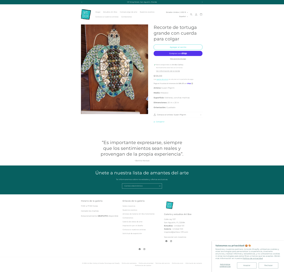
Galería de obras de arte (132, 222)
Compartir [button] (160, 122)
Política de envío (177, 263)
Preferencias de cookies (143, 265)
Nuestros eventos (130, 210)
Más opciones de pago (178, 59)
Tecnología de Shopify (112, 263)
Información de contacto (193, 263)
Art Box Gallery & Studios (95, 263)
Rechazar (268, 265)
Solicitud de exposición (132, 233)
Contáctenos (128, 218)
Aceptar (246, 265)
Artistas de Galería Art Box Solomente (139, 214)
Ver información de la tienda (168, 71)
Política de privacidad (253, 258)
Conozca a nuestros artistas (134, 230)
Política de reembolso (129, 263)
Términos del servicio (162, 263)
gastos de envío (162, 79)
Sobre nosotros (129, 206)
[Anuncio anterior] (81, 2)
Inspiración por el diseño (133, 226)
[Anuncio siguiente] (202, 2)
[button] (191, 14)
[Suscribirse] (159, 186)
